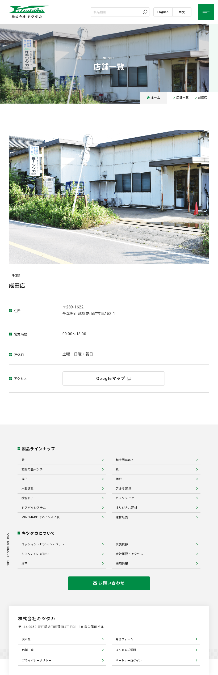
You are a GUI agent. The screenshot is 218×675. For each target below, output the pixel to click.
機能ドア (28, 498)
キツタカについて (38, 533)
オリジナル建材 (126, 508)
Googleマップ (110, 378)
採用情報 (122, 563)
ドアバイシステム (34, 508)
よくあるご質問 (126, 649)
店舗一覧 (182, 97)
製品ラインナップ (38, 449)
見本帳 (26, 639)
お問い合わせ (111, 583)
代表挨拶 (122, 544)
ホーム (155, 97)
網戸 (119, 479)
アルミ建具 (123, 488)
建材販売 (122, 517)
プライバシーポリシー (36, 660)
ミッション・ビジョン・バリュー (45, 544)
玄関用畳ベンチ (32, 469)
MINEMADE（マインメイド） (42, 517)
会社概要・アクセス (129, 554)
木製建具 (28, 488)
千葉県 (16, 275)
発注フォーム (124, 639)
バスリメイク (125, 498)
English (163, 12)
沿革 (25, 563)
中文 (182, 12)
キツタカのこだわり (35, 554)
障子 (25, 479)
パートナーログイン (129, 660)
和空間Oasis (124, 460)
